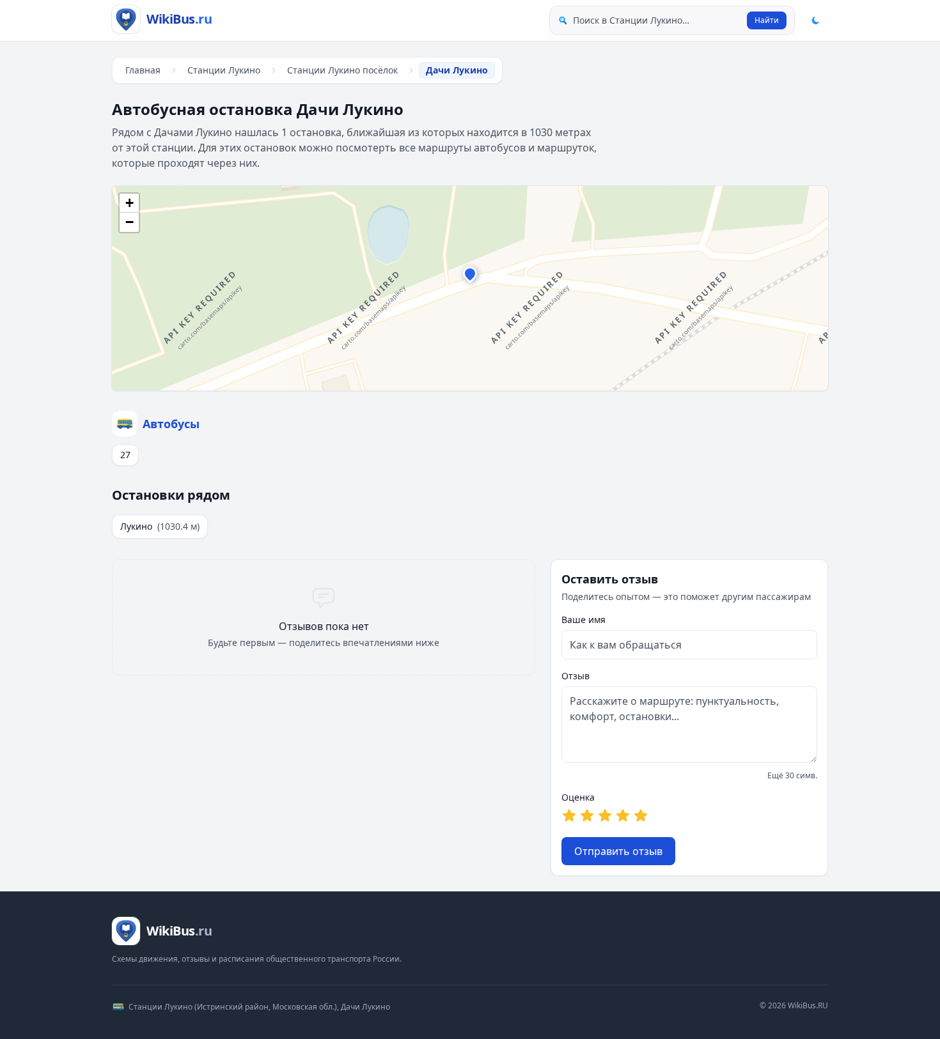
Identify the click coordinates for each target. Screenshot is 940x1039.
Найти (767, 20)
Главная (143, 70)
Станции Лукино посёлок (342, 70)
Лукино (160, 526)
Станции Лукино (223, 70)
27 (125, 455)
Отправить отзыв (618, 851)
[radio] (569, 815)
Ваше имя (583, 619)
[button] (470, 276)
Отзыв (575, 676)
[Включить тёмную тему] (815, 20)
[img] (470, 288)
